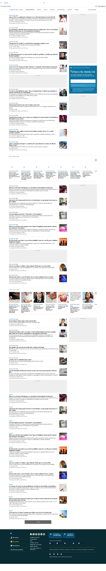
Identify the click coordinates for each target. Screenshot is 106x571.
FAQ (31, 541)
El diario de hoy (34, 542)
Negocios (52, 9)
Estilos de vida (14, 9)
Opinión (45, 9)
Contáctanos (33, 539)
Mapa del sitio (33, 546)
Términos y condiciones (65, 549)
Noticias (39, 9)
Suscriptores (93, 9)
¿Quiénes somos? (35, 537)
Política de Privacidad (90, 88)
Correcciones (91, 549)
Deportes (70, 9)
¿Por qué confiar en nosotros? (35, 548)
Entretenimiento (61, 9)
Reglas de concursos (35, 544)
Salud (21, 9)
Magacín (77, 9)
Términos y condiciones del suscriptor (79, 549)
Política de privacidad (54, 549)
